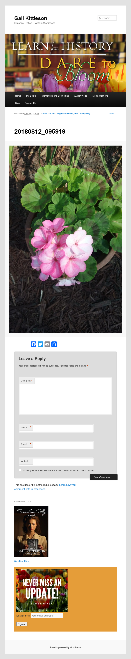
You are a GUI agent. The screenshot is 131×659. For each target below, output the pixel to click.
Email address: (23, 615)
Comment (27, 380)
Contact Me (30, 103)
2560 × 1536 (48, 113)
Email (26, 444)
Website (25, 461)
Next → (113, 113)
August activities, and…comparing (73, 113)
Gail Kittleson (30, 18)
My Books (31, 95)
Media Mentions (100, 95)
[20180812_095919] (65, 239)
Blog (17, 103)
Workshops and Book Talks (55, 95)
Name (26, 427)
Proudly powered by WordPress (65, 647)
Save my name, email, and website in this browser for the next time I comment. (59, 470)
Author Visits (80, 95)
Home (18, 95)
